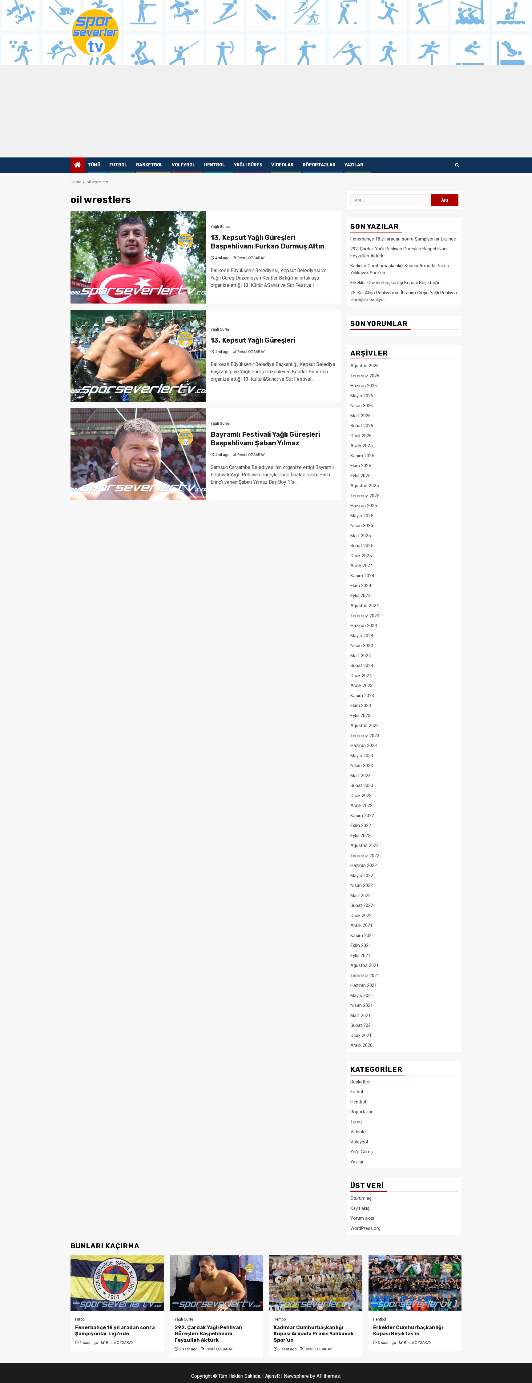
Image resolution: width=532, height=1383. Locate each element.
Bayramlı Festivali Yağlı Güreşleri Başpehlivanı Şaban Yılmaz (265, 438)
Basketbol (149, 165)
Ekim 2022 (360, 825)
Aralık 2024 (361, 565)
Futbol (118, 165)
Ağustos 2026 (364, 365)
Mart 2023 (360, 775)
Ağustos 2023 (364, 725)
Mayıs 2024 (361, 635)
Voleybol (183, 165)
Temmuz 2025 (364, 496)
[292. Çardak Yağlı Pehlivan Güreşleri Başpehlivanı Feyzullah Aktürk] (216, 1283)
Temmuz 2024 (364, 615)
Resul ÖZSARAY (251, 258)
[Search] (457, 165)
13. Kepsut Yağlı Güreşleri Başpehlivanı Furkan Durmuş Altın (267, 242)
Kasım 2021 (362, 935)
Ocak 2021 (361, 1035)
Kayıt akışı (360, 1208)
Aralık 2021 (361, 925)
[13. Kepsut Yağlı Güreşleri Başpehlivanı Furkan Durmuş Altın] (138, 257)
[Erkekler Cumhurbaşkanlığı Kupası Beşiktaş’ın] (415, 1283)
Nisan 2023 (361, 765)
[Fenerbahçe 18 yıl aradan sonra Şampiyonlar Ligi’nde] (117, 1283)
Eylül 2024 (360, 595)
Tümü (94, 165)
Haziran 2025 (363, 505)
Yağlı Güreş (248, 165)
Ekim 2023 (360, 705)
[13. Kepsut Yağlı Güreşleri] (138, 356)
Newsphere (296, 1376)
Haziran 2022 (363, 865)
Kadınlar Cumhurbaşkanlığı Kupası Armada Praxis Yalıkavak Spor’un (314, 1334)
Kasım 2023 (362, 695)
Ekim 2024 (360, 585)
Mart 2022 (360, 895)
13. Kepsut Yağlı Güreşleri (253, 340)
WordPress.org (365, 1228)
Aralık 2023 (361, 685)
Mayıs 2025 (361, 516)
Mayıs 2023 (361, 755)
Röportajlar (319, 165)
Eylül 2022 (360, 835)
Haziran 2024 (363, 625)
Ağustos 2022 (364, 845)
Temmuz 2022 (364, 855)
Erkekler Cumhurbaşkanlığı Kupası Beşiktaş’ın (395, 282)
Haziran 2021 (363, 985)
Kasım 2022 (362, 815)
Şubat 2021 (361, 1025)
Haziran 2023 (363, 745)
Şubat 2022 (361, 905)
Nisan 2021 (361, 1005)
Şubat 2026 (361, 425)
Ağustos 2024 (364, 605)
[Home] (77, 165)
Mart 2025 (360, 535)
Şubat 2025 (361, 545)
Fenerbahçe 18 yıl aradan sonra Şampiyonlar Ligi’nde (403, 239)
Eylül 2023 (360, 715)
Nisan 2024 (361, 645)
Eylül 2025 (360, 476)
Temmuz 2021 (364, 975)
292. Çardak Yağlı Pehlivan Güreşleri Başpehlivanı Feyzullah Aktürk (208, 1334)
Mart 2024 (360, 655)
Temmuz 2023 (364, 735)
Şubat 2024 (361, 665)
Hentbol (214, 165)
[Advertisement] (266, 111)
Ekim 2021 (360, 945)
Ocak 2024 (361, 675)
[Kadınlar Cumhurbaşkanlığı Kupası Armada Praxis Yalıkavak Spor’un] (315, 1283)
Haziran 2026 (363, 385)
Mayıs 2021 (361, 995)
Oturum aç (361, 1198)
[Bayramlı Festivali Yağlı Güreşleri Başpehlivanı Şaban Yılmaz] (138, 454)
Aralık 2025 (361, 445)
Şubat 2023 (361, 785)
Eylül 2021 (360, 955)
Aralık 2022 (361, 805)
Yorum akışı (362, 1218)
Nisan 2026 (361, 405)
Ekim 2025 (360, 465)
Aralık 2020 (361, 1045)
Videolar (282, 165)
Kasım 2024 (362, 575)
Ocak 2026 (361, 436)
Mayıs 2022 (361, 875)
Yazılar (354, 165)
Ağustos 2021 (364, 965)
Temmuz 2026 (364, 376)
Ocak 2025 (361, 555)
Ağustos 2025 (364, 485)
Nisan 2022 (361, 885)
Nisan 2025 (361, 525)
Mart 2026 (360, 416)
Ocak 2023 (361, 795)
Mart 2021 (360, 1015)
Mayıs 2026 (361, 396)
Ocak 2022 (361, 915)
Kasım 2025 (362, 456)
